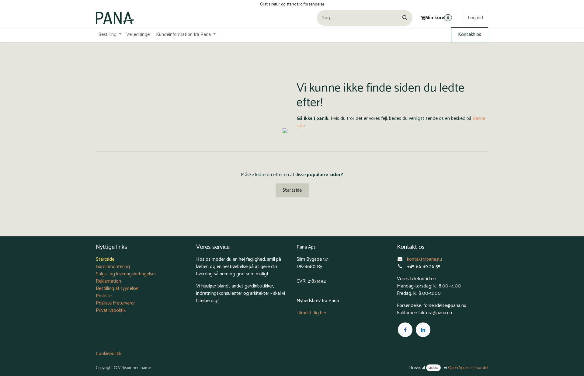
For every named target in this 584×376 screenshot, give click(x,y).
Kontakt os (469, 34)
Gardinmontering (113, 267)
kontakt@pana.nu (425, 259)
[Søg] (404, 18)
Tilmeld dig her (311, 313)
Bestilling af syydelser (117, 288)
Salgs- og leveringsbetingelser (126, 274)
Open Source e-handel (468, 367)
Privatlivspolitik (111, 310)
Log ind (475, 18)
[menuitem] (110, 35)
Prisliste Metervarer (115, 303)
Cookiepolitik (108, 354)
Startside (292, 190)
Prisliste (104, 296)
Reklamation (108, 281)
